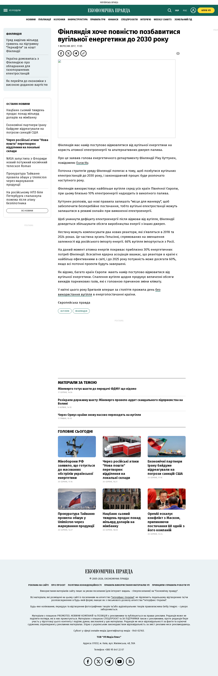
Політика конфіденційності (85, 585)
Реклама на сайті (38, 585)
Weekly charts (163, 19)
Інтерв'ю (145, 19)
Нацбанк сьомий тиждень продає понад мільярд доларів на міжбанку (122, 520)
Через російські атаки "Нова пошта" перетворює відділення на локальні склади (121, 469)
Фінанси (113, 19)
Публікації (44, 19)
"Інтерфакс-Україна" (122, 597)
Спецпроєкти (129, 19)
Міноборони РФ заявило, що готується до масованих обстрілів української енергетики (76, 469)
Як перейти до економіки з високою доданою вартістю (27, 83)
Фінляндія (81, 311)
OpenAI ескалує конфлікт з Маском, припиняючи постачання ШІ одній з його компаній (166, 522)
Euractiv (82, 163)
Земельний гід (183, 19)
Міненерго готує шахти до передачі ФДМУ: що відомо (97, 389)
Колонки (59, 19)
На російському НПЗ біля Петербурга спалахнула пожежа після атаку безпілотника (24, 197)
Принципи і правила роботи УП (171, 585)
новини (31, 19)
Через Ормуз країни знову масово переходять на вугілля (99, 415)
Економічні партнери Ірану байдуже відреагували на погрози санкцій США (165, 467)
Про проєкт (58, 585)
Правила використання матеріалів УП (127, 585)
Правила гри (97, 19)
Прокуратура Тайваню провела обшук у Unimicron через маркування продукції (76, 520)
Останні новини (18, 104)
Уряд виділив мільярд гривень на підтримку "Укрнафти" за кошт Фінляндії (22, 45)
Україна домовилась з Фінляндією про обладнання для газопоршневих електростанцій (22, 66)
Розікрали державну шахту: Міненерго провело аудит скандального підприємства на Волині (120, 402)
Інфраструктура (78, 19)
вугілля (64, 311)
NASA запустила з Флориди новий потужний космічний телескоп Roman (26, 162)
